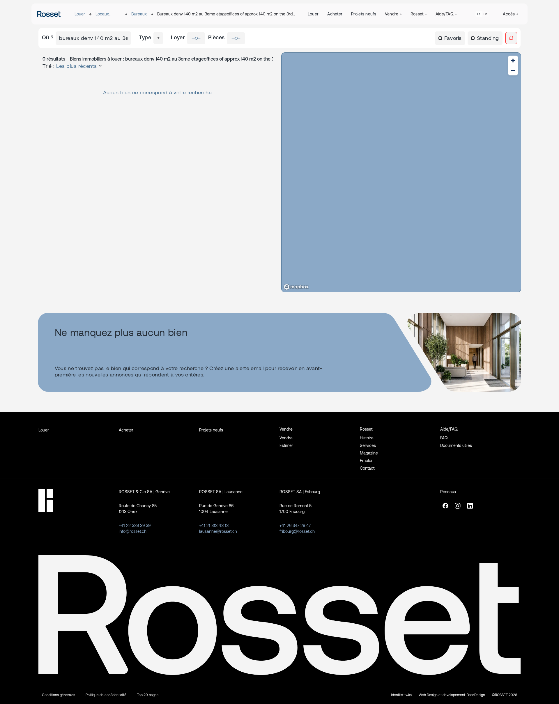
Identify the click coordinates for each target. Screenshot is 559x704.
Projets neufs (363, 13)
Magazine (369, 452)
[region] (401, 172)
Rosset (419, 13)
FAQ (444, 437)
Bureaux (139, 13)
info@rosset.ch (132, 531)
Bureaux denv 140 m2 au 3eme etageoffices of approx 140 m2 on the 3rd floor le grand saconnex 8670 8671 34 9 (225, 14)
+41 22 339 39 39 (135, 525)
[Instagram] (457, 508)
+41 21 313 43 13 (214, 525)
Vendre (393, 13)
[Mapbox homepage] (296, 287)
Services (368, 445)
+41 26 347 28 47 (295, 525)
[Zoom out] (513, 70)
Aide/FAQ (446, 13)
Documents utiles (456, 445)
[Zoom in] (513, 61)
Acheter (334, 13)
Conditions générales (58, 695)
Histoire (367, 437)
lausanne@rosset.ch (218, 531)
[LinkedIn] (470, 508)
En (485, 14)
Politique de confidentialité (106, 695)
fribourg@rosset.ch (297, 531)
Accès (510, 13)
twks (408, 695)
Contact (367, 468)
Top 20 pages (147, 695)
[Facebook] (445, 508)
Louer (80, 13)
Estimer (286, 445)
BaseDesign (476, 695)
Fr (478, 14)
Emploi (366, 460)
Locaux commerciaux (108, 14)
